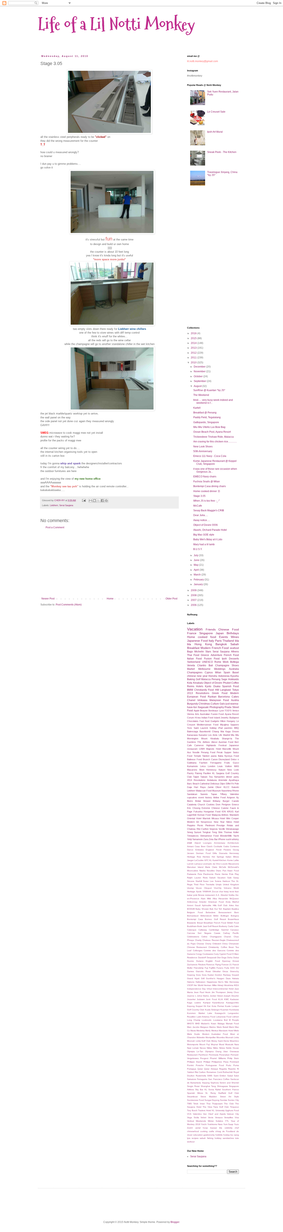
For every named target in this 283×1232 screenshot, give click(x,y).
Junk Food (211, 999)
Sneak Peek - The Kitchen (221, 152)
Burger (226, 801)
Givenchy (234, 971)
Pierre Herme (221, 874)
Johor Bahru (203, 996)
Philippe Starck (194, 1062)
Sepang (206, 1083)
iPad (220, 728)
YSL (199, 742)
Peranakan (224, 1055)
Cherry (208, 944)
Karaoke (203, 735)
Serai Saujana (66, 505)
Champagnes (194, 672)
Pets (200, 874)
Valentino (197, 1114)
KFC (206, 860)
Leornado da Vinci (211, 864)
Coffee (235, 682)
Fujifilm (212, 968)
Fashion (203, 762)
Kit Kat (207, 1006)
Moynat (214, 1044)
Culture (215, 703)
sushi (228, 839)
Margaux (204, 1027)
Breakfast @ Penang (204, 412)
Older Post (171, 598)
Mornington (192, 738)
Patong (198, 773)
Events (223, 637)
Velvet (203, 1117)
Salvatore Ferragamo (197, 1079)
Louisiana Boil (220, 1020)
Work (226, 661)
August (198, 386)
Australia (234, 669)
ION (224, 811)
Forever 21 (226, 964)
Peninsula (213, 1055)
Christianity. (213, 947)
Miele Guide (193, 1034)
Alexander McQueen (228, 898)
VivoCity (217, 888)
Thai (208, 1103)
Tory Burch (192, 1110)
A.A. (218, 895)
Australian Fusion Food (212, 714)
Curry (216, 954)
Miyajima (224, 724)
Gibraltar (217, 971)
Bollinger (225, 916)
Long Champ (193, 1020)
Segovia (213, 829)
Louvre (224, 864)
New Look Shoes (203, 446)
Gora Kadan (208, 975)
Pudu (228, 1065)
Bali (211, 665)
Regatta (223, 1069)
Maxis (193, 1030)
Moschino (234, 1041)
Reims (190, 686)
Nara (236, 1044)
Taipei (196, 777)
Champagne (222, 665)
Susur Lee (208, 881)
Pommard (234, 1062)
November (200, 371)
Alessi (214, 742)
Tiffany (223, 794)
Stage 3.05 (199, 496)
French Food (231, 655)
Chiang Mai (218, 731)
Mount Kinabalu (210, 738)
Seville (222, 829)
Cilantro (201, 665)
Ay (237, 797)
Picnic (200, 825)
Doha (229, 957)
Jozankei (191, 999)
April (197, 569)
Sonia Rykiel (214, 1089)
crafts (211, 1131)
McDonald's (233, 867)
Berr (237, 742)
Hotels (199, 686)
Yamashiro (219, 777)
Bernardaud (192, 916)
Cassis (217, 933)
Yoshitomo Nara (215, 1124)
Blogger (175, 1222)
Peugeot (204, 1058)
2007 (194, 600)
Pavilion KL (209, 773)
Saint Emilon (220, 1076)
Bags (190, 651)
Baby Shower (202, 909)
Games (190, 971)
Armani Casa (193, 846)
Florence (210, 964)
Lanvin (190, 864)
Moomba (220, 1037)
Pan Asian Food (231, 870)
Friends (211, 629)
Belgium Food (195, 912)
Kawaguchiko (232, 1002)
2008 (194, 595)
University (220, 1110)
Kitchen (222, 860)
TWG (189, 1103)
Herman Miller (210, 985)
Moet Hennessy (208, 769)
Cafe (189, 745)
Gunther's (210, 978)
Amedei (202, 902)
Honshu (212, 676)
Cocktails (218, 846)
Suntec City (233, 1100)
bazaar (213, 1128)
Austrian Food (226, 742)
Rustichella (201, 1076)
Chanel (191, 700)
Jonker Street (216, 996)
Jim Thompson (219, 992)
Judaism (201, 999)
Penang (216, 679)
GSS (232, 968)
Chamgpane (216, 936)
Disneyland (224, 759)
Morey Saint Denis (220, 1041)
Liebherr (54, 505)
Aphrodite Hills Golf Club (215, 905)
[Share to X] (98, 500)
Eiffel (228, 783)
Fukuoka (198, 811)
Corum (190, 717)
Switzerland (193, 661)
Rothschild (228, 1072)
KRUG (230, 811)
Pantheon (203, 1055)
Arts (197, 714)
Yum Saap (228, 1124)
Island (217, 717)
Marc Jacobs (193, 1027)
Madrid (226, 735)
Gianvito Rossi (203, 971)
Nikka (209, 1048)
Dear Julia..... (200, 515)
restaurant (210, 895)
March (197, 574)
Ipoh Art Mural (215, 131)
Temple (197, 756)
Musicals (229, 1044)
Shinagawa (222, 1086)
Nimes (222, 1048)
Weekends (201, 1121)
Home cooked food (201, 637)
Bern (236, 912)
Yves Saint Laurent (197, 728)
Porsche (200, 1065)
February (199, 579)
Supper (227, 752)
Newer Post (47, 598)
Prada (228, 707)
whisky (235, 839)
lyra (188, 1138)
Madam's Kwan (208, 1023)
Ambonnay (192, 902)
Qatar (200, 1069)
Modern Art (193, 822)
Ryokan (212, 696)
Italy (211, 640)
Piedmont (210, 825)
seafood (234, 648)
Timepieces (193, 836)
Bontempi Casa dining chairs (209, 486)
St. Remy (210, 1093)
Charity (198, 940)
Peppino (191, 825)
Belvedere (210, 912)
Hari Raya (200, 787)
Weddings (219, 669)
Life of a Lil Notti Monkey (116, 24)
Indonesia (224, 676)
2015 (194, 338)
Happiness (212, 982)
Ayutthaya (234, 780)
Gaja (189, 787)
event (201, 797)
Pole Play (234, 874)
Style (236, 1096)
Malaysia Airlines (220, 815)
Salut (236, 1076)
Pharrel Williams (218, 1058)
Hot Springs (218, 857)
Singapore (206, 633)
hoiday (226, 1135)
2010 (194, 362)
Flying (218, 964)
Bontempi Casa (195, 919)
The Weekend (201, 395)
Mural (221, 1044)
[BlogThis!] (94, 500)
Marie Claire (211, 867)
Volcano (227, 888)
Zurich (190, 1128)
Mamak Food (232, 1023)
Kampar (206, 1002)
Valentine (234, 794)
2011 (194, 357)
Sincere (190, 881)
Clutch (210, 846)
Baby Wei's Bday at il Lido (207, 539)
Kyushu (234, 676)
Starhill (199, 881)
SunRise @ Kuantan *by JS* (209, 390)
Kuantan (224, 1010)
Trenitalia (210, 884)
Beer (203, 846)
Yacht (236, 836)
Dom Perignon (223, 804)
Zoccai (215, 891)
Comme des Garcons (214, 950)
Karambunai (218, 1002)
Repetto (232, 1069)
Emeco (235, 804)
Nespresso (206, 822)
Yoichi (204, 1124)
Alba (215, 898)
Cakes (235, 696)
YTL (227, 1121)
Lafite (236, 860)
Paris (218, 640)
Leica (203, 766)
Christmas (204, 703)
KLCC (227, 787)
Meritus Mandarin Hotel (222, 1030)
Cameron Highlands (205, 745)
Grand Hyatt (193, 978)
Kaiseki (235, 787)
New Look (233, 769)
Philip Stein (233, 1058)
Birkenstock (206, 916)
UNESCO (207, 661)
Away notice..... (201, 520)
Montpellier (211, 1037)
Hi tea (198, 717)
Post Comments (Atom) (69, 604)
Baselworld (205, 731)
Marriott (206, 818)
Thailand (228, 640)
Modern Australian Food (215, 1034)
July (196, 555)
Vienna (190, 714)
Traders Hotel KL (206, 1110)
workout (191, 1142)
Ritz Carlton (200, 1072)
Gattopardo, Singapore (206, 422)
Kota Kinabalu (195, 682)
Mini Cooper (232, 818)
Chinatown (234, 944)
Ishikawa (202, 700)
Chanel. (227, 936)
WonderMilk (226, 836)
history (208, 797)
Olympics (209, 1051)
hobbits (219, 1135)
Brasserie (191, 923)
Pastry (190, 773)
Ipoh (224, 658)
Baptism (227, 909)
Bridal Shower (203, 801)
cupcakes (192, 797)
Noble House (232, 1048)
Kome (230, 860)
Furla (226, 968)
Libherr (235, 1017)
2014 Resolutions (196, 780)
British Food (233, 923)
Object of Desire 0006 (205, 525)
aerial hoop (201, 1128)
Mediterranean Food (207, 724)
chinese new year (197, 676)
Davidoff (202, 957)
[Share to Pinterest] (106, 500)
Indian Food (207, 717)
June (197, 560)
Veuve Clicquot (204, 888)
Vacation (195, 629)
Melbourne (204, 669)
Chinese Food (228, 629)
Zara (205, 839)
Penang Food (208, 752)
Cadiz (230, 926)
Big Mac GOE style (203, 534)
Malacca (206, 679)
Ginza (225, 971)
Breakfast (193, 648)
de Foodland (228, 1131)
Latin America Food (206, 1017)
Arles (231, 905)
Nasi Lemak (193, 1048)
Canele (235, 801)
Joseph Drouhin (231, 996)
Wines (235, 637)
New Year (219, 822)
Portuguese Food (215, 1065)
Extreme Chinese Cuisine (215, 808)
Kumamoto (192, 766)
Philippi (206, 1062)
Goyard (235, 975)
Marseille (226, 749)
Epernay (226, 961)
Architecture (233, 843)
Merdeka (200, 1030)
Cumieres (234, 846)
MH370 (190, 1023)
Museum (216, 790)
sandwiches (228, 1138)
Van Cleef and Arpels (214, 1114)
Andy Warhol (232, 902)
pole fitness (198, 895)
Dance (190, 850)
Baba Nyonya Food (228, 756)
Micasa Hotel (218, 818)
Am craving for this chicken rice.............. (215, 441)
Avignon (231, 797)
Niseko (202, 870)
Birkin (216, 916)
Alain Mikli (206, 898)
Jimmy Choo (233, 992)
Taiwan (203, 777)
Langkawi (225, 689)
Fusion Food (212, 658)
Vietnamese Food (209, 836)
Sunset (197, 832)
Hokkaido (233, 679)
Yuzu (236, 1124)
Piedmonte (208, 874)
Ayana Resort (232, 714)
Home (110, 598)
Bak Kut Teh (216, 909)
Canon (214, 759)
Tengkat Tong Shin (212, 832)
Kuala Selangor (212, 1010)
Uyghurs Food (232, 1110)
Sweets (204, 794)
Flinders (202, 964)
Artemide (222, 780)
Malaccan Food (204, 790)
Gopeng (191, 975)
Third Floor (199, 884)
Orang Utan (221, 1051)
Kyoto (208, 686)
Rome (217, 661)
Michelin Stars (202, 651)
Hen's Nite (223, 982)
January (198, 584)
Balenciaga (192, 731)
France (191, 633)
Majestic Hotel (213, 749)
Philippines (217, 1062)
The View (207, 1107)
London (211, 766)
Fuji (206, 968)
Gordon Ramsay (223, 975)
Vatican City (233, 1114)
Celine (204, 936)
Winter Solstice (215, 1121)
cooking (204, 1131)
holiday (213, 728)
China (225, 944)
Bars (189, 783)
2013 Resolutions (198, 693)
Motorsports (192, 1044)
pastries (228, 728)
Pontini (190, 1065)
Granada (223, 853)
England (210, 850)
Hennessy (234, 853)
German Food (203, 853)
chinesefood (193, 1131)
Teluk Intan (199, 1103)
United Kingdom (231, 884)
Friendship (199, 968)
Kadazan (234, 999)
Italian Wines (232, 857)
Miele (236, 1030)
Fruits (227, 762)
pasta (213, 756)
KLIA (220, 999)
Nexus (203, 1048)
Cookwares (208, 954)
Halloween (201, 982)
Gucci (236, 762)
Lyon (221, 710)
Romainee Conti (214, 1072)
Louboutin (207, 1020)
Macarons (192, 769)
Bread (200, 923)
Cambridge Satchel (219, 930)
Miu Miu (235, 735)
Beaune (204, 710)
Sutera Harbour (222, 881)
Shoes (235, 665)
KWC (226, 999)
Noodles (211, 870)
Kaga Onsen (232, 731)
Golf (198, 679)
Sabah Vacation (217, 878)
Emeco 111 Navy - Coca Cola (209, 456)
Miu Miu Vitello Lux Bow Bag (209, 427)
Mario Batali (222, 1027)
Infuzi (209, 989)
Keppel (199, 1006)
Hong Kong (203, 644)
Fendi (218, 850)
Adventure (216, 655)
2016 (194, 333)
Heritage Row (194, 857)
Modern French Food (215, 648)
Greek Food (219, 693)
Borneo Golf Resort (215, 919)
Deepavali (211, 957)
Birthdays (233, 633)
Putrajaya (191, 1069)
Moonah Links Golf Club (198, 1041)
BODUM (191, 909)
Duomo (190, 961)
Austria (235, 700)
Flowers (227, 850)
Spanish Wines (195, 1093)
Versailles (228, 1117)
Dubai (236, 957)
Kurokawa (234, 1010)
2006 (194, 605)
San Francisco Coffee (218, 1079)
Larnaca (198, 864)
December (200, 366)
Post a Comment (55, 527)
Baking (191, 679)
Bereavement (225, 912)
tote (237, 1138)
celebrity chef (232, 1128)
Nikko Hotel (232, 822)
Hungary (231, 721)
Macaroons (233, 864)
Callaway (202, 930)
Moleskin (201, 1037)
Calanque (191, 930)
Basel (235, 672)
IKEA (236, 985)
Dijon (222, 783)
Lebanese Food (224, 1017)
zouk (189, 843)
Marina (212, 1027)
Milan (218, 672)
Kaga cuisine (194, 1002)
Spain (227, 672)
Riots (205, 878)
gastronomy (209, 1135)
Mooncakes (192, 870)
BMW (190, 689)
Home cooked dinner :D (206, 491)
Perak (220, 752)
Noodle (196, 752)
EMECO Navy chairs (204, 476)
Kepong (191, 1006)
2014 (194, 343)
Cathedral (204, 783)
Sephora (214, 1083)
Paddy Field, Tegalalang (207, 417)
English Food (213, 961)
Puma (236, 1065)
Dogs (223, 957)
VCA (189, 1114)
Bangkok (221, 644)
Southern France (230, 1089)
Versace (219, 1117)
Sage (224, 679)
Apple (196, 710)
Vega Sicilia (193, 1117)
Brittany (216, 801)
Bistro (190, 801)
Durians (199, 961)
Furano (219, 968)
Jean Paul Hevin (202, 992)
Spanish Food (230, 686)
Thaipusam (217, 1103)
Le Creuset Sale (216, 111)
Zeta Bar (213, 839)
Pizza (226, 1062)
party (236, 777)
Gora (198, 975)
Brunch (206, 759)
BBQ (236, 728)
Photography (216, 707)
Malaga (221, 1023)
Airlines (206, 742)
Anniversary (219, 843)
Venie (210, 1117)
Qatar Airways (211, 1069)
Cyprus (209, 672)
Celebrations (193, 936)
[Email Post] (83, 500)
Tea (211, 777)
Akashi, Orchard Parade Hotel (210, 529)
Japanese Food (197, 640)
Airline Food (219, 797)
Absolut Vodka (228, 895)
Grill (202, 978)
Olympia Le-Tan (195, 1051)
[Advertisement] (109, 563)
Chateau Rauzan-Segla (213, 940)
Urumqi (190, 888)
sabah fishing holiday (210, 1138)
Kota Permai (218, 1006)
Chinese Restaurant (197, 947)
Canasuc (234, 930)
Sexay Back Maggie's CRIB (208, 510)
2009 (194, 590)
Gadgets (214, 721)
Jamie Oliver (215, 787)
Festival (222, 745)
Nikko (215, 1048)
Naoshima (226, 790)
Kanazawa (192, 735)
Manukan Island (195, 867)
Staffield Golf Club (228, 1093)
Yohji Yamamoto (195, 839)
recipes (195, 1138)
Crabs (226, 846)
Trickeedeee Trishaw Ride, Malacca (213, 436)
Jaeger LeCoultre (195, 860)
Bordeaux (213, 710)
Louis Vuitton (224, 766)
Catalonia (191, 804)
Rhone (235, 790)
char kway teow (226, 891)
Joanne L (191, 996)
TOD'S (228, 710)
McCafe (197, 505)
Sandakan (192, 794)
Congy (199, 954)
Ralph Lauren (194, 878)
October (198, 376)
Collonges (197, 950)
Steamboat (192, 1096)
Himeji (220, 985)
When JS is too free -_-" (206, 500)
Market (191, 669)
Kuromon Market (196, 1013)
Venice (235, 710)
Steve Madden (209, 1096)
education (198, 1135)
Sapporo (234, 724)
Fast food (204, 721)
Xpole (199, 891)
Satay (236, 878)
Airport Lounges (203, 843)
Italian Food (194, 658)
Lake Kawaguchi (216, 1013)
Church (201, 804)
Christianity (200, 689)
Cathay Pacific (231, 933)
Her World (198, 985)
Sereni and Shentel (229, 1083)
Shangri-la (227, 738)
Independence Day (196, 989)
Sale (229, 878)
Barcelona (224, 696)
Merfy (207, 1030)
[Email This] (90, 500)
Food (211, 689)
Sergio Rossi (193, 1086)
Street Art (225, 1096)
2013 (194, 347)
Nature (222, 769)
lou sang (234, 1135)
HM (217, 689)
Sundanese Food (195, 1100)
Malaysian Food (219, 700)
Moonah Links (232, 1037)
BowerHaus (233, 919)
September (200, 381)
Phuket (227, 682)
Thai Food (193, 655)
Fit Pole (235, 783)
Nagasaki (203, 707)
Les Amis (213, 735)
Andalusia (212, 780)
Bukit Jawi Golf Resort (207, 926)
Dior (219, 957)
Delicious (214, 783)
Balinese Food (194, 759)
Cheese (200, 944)
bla (220, 1128)
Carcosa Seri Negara (199, 933)
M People (234, 1020)
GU (237, 968)
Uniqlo (219, 884)
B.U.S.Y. (197, 549)
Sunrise (223, 1100)
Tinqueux (234, 1107)
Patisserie (191, 874)
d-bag (218, 1131)
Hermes (206, 857)
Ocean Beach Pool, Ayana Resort (212, 431)
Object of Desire (213, 682)
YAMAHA (206, 891)
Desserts (234, 658)
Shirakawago (232, 829)
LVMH (202, 749)
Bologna (235, 916)
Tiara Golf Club (221, 1107)
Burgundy (192, 703)
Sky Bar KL (201, 1089)
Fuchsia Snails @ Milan (206, 481)
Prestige (220, 825)
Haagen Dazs (224, 978)
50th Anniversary (202, 451)
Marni (231, 1027)
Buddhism (192, 926)
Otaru (218, 870)
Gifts (215, 853)
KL (210, 860)
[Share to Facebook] (102, 500)
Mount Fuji (204, 1044)
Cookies (210, 804)
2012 (194, 352)
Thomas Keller (231, 832)
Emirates (199, 850)
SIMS (209, 1076)
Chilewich (216, 944)
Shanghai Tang (208, 1086)
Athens (235, 651)
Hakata (235, 978)
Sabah (234, 644)
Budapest (234, 717)
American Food (216, 902)
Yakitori (205, 756)
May (196, 564)
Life (220, 735)
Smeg (190, 832)
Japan (220, 633)
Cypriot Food (225, 954)
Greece (205, 655)
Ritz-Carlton (203, 829)
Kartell (197, 407)
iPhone (221, 839)
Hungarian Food (212, 811)
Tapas (214, 794)
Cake (236, 926)
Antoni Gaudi (194, 905)
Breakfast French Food (215, 923)
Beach (196, 783)
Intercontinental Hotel (223, 989)
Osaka (216, 686)
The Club (228, 1103)
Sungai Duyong (211, 1100)
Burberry (223, 926)
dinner (229, 777)
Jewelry (225, 717)
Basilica (235, 909)
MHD (197, 1023)
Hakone (191, 982)
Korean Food (204, 815)
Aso (237, 905)
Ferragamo (215, 762)
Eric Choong (193, 808)
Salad (230, 1076)
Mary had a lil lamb (204, 544)
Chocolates (192, 721)
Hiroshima (228, 985)
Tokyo (235, 689)
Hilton (223, 721)
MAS (236, 766)
